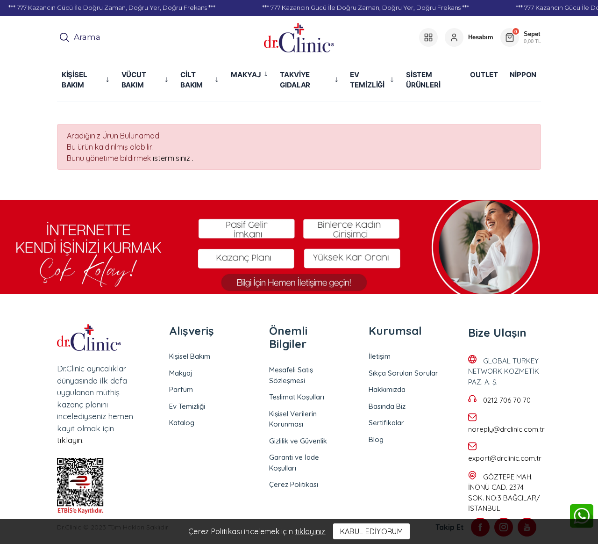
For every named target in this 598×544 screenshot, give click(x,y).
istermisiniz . (173, 158)
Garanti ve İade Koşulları (294, 462)
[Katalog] (428, 37)
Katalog (181, 422)
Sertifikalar (386, 422)
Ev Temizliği (187, 406)
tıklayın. (70, 440)
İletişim (380, 356)
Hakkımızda (387, 389)
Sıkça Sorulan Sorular (403, 373)
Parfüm (181, 389)
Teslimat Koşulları (296, 396)
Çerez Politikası (293, 484)
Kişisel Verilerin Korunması (293, 419)
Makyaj (180, 373)
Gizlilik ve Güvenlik (298, 440)
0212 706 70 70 (507, 400)
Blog (376, 439)
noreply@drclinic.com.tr (506, 429)
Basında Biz (387, 406)
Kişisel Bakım (189, 356)
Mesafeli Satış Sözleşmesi (291, 375)
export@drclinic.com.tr (504, 458)
